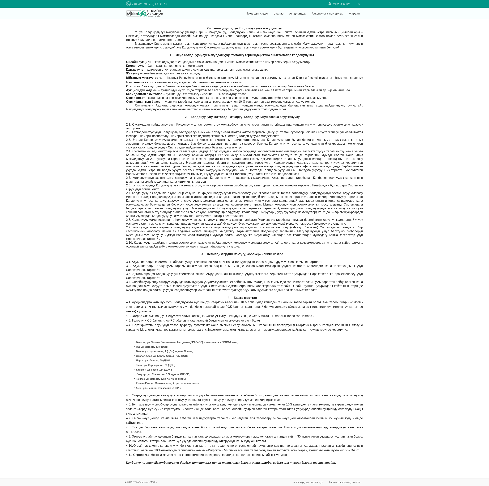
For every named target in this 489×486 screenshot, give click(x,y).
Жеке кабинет (341, 4)
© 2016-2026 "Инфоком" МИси (141, 482)
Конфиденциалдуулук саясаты (345, 482)
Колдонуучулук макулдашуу (308, 482)
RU (358, 4)
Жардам (354, 13)
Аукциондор (297, 13)
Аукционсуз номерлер (327, 13)
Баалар (278, 13)
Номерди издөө (257, 13)
